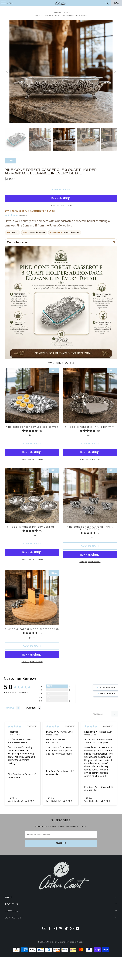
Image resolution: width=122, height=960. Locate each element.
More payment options (61, 205)
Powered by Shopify (75, 942)
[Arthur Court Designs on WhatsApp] (72, 929)
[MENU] (1, 3)
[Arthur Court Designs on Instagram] (55, 929)
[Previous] (7, 71)
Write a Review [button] (107, 687)
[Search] (107, 3)
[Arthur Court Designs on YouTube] (77, 929)
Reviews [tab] (10, 707)
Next (66, 12)
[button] (27, 801)
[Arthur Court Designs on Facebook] (49, 929)
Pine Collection (71, 232)
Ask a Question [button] (107, 693)
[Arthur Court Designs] (61, 3)
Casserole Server (36, 232)
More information (17, 242)
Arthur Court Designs (55, 942)
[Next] (115, 71)
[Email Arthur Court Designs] (44, 929)
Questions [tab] (31, 707)
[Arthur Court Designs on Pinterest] (60, 929)
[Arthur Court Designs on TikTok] (66, 929)
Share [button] (14, 798)
